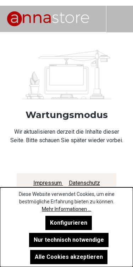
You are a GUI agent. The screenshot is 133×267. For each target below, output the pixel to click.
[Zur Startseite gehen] (48, 18)
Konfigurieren (68, 222)
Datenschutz (84, 183)
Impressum (48, 183)
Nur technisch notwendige (69, 239)
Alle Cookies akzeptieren (69, 256)
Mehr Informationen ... (66, 209)
